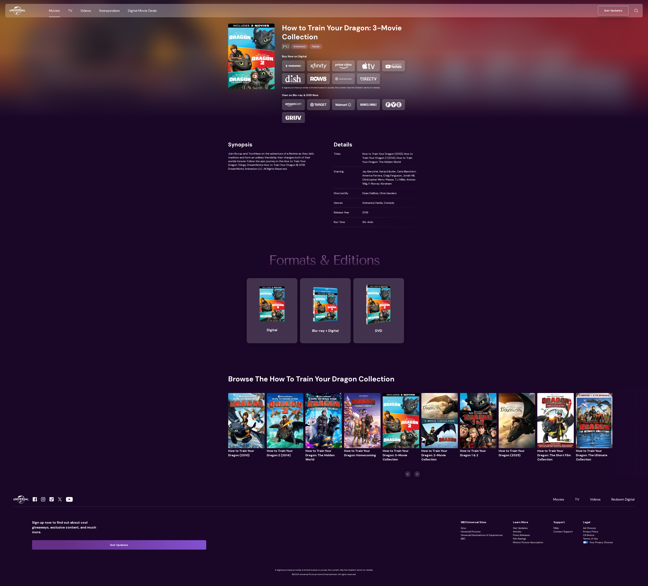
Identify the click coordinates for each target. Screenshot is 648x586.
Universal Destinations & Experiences (482, 535)
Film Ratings (519, 538)
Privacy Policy (590, 531)
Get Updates (520, 528)
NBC (463, 538)
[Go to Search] (636, 10)
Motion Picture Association (528, 542)
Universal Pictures (471, 531)
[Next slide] (417, 474)
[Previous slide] (407, 474)
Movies (558, 499)
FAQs (556, 528)
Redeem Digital (622, 499)
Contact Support (563, 531)
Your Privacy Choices (601, 542)
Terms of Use (590, 538)
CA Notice (588, 535)
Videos (595, 499)
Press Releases (521, 535)
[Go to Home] (17, 10)
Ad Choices (589, 528)
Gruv (463, 528)
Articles (517, 531)
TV (577, 499)
